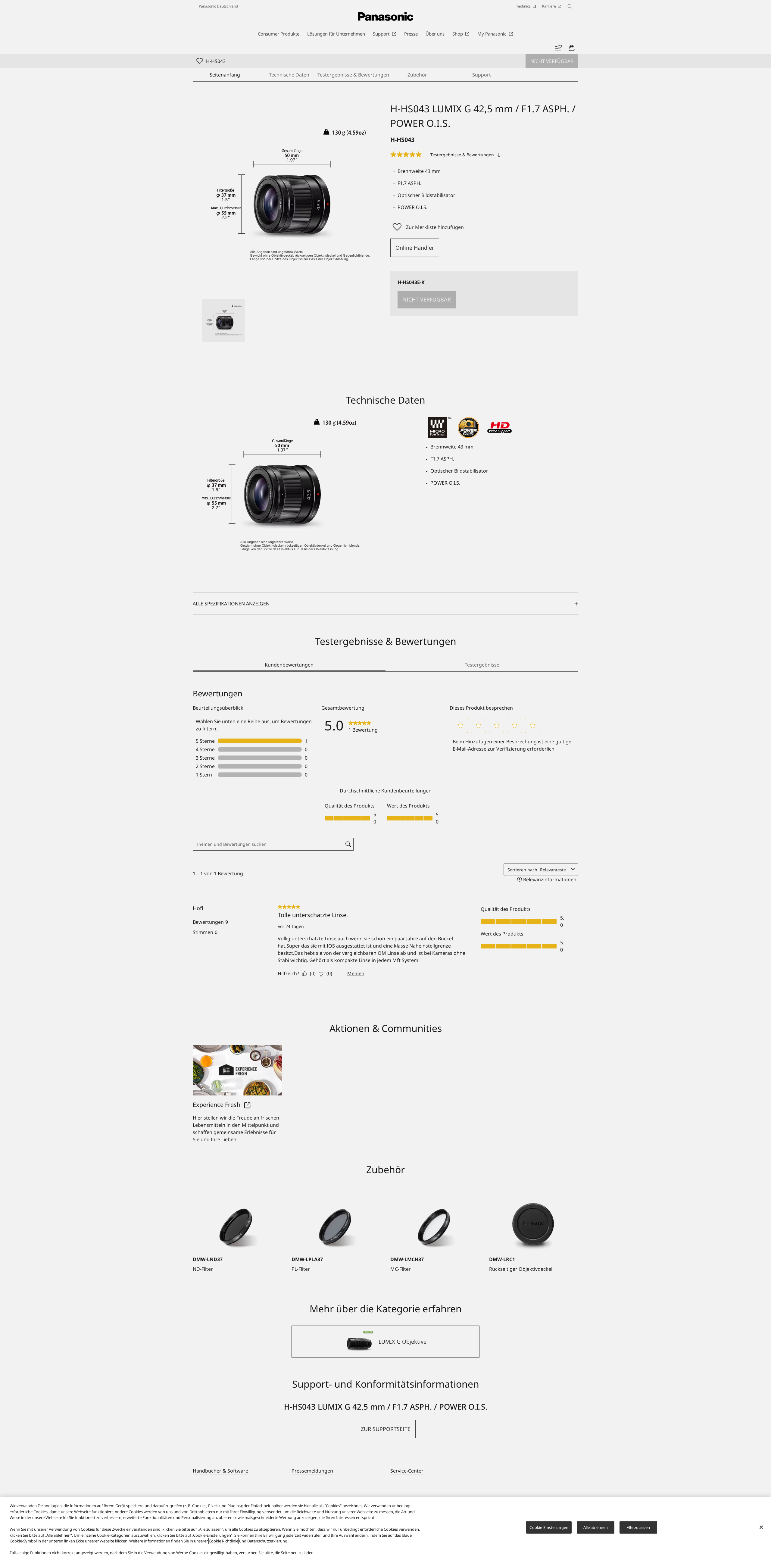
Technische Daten (289, 74)
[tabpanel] (385, 841)
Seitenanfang (225, 74)
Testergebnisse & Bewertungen (353, 74)
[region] (385, 1528)
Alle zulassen (638, 1527)
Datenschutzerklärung (267, 1541)
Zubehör (417, 74)
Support (481, 74)
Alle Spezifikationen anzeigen (231, 603)
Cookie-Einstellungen (548, 1527)
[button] (223, 320)
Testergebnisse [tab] (482, 664)
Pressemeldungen (312, 1470)
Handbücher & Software (220, 1470)
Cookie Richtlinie (223, 1541)
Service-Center (406, 1470)
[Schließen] (761, 1527)
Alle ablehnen (595, 1527)
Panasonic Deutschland (218, 6)
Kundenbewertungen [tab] (289, 664)
